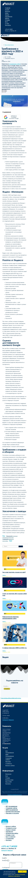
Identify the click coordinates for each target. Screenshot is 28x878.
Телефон (4, 860)
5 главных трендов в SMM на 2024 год (14, 648)
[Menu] (11, 36)
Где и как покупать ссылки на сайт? (14, 572)
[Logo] (5, 36)
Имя (3, 858)
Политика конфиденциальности (15, 794)
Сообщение (5, 867)
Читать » (4, 575)
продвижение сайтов (14, 64)
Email (5, 686)
